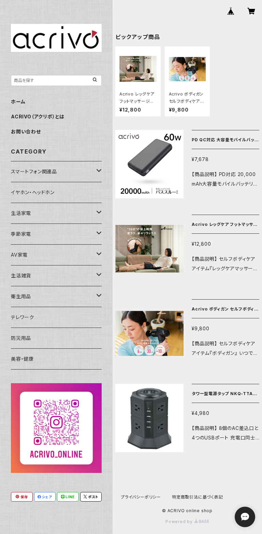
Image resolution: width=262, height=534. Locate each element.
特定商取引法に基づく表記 (197, 497)
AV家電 (19, 255)
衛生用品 (21, 296)
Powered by (179, 521)
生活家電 (21, 213)
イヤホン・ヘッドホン (33, 192)
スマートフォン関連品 (34, 171)
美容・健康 (22, 359)
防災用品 (21, 338)
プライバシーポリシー (141, 497)
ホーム (18, 101)
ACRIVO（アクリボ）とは (37, 116)
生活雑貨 (21, 275)
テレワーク (22, 317)
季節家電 (21, 234)
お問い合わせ (26, 131)
